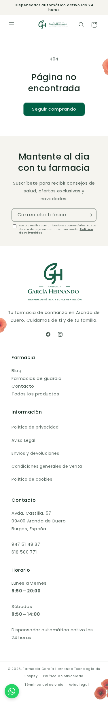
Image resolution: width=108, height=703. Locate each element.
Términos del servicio (43, 684)
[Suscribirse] (90, 215)
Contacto (23, 386)
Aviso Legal (23, 440)
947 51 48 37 (26, 544)
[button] (11, 24)
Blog (16, 370)
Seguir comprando (54, 109)
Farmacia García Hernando (48, 668)
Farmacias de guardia (37, 378)
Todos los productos (35, 394)
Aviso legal (79, 684)
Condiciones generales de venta (47, 466)
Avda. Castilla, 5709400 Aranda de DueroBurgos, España (39, 521)
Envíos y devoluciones (35, 453)
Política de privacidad (35, 427)
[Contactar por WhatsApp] (12, 691)
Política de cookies (32, 479)
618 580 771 (24, 552)
